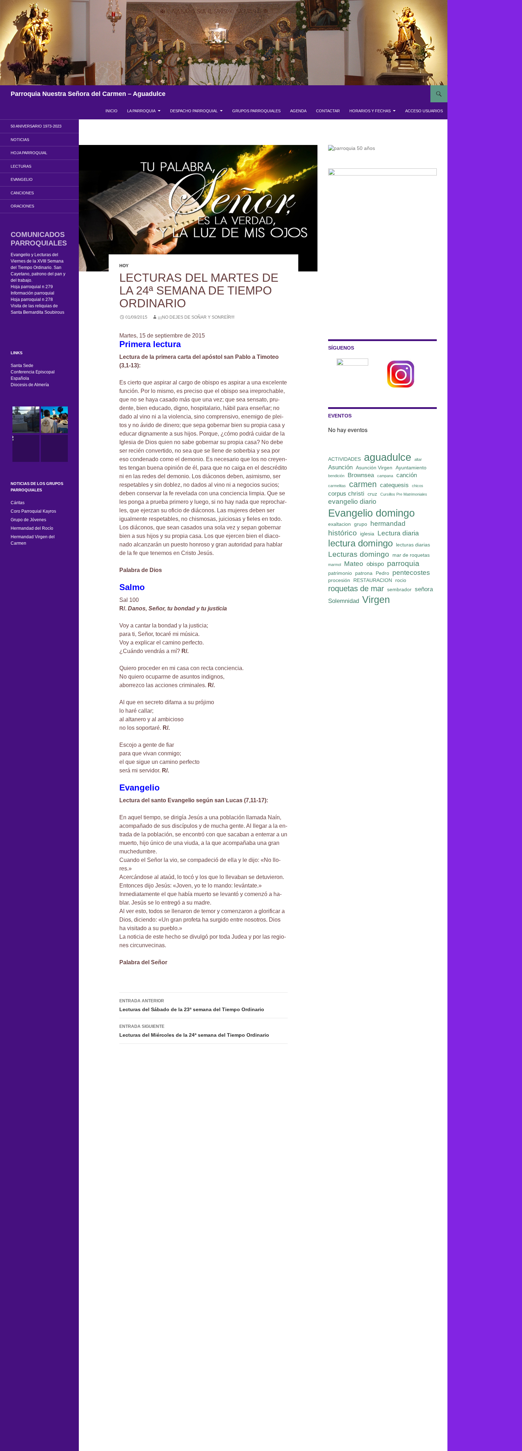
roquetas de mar (356, 588)
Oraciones (22, 206)
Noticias (20, 139)
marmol (334, 564)
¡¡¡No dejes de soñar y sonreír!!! (196, 317)
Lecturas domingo (358, 554)
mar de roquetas (411, 555)
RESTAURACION (372, 580)
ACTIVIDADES (344, 459)
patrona (364, 573)
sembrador (399, 589)
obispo (375, 564)
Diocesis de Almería (30, 384)
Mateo (353, 563)
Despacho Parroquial (194, 111)
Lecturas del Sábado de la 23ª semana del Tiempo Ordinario (191, 1005)
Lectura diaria (398, 533)
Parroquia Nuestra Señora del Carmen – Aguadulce (88, 93)
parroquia (403, 563)
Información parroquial (32, 293)
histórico (342, 533)
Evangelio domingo (371, 513)
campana (385, 476)
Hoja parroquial (29, 153)
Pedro (382, 573)
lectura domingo (360, 543)
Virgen (376, 599)
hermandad (388, 523)
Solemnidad (343, 601)
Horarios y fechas (370, 111)
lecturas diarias (413, 545)
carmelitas (337, 486)
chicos (417, 486)
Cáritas (18, 502)
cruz (372, 494)
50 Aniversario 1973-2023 (36, 126)
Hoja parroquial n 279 (32, 286)
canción (406, 475)
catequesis (394, 485)
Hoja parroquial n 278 (32, 299)
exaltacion (339, 524)
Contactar (328, 111)
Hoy (124, 265)
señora (424, 589)
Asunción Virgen (374, 467)
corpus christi (346, 493)
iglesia (367, 533)
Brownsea (361, 475)
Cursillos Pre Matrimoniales (403, 494)
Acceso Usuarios (424, 111)
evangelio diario (352, 501)
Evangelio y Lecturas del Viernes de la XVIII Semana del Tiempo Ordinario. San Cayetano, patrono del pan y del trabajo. (38, 267)
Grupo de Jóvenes (28, 519)
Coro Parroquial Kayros (33, 511)
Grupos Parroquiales (256, 111)
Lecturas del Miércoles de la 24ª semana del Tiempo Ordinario (194, 1031)
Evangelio (22, 179)
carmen (363, 484)
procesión (339, 580)
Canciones (22, 193)
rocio (400, 580)
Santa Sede (22, 365)
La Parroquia (141, 111)
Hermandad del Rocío (32, 528)
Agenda (298, 111)
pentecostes (411, 572)
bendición (336, 476)
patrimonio (340, 573)
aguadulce (387, 457)
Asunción (340, 467)
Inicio (111, 111)
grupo (360, 524)
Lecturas (21, 166)
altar (418, 459)
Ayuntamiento (411, 467)
